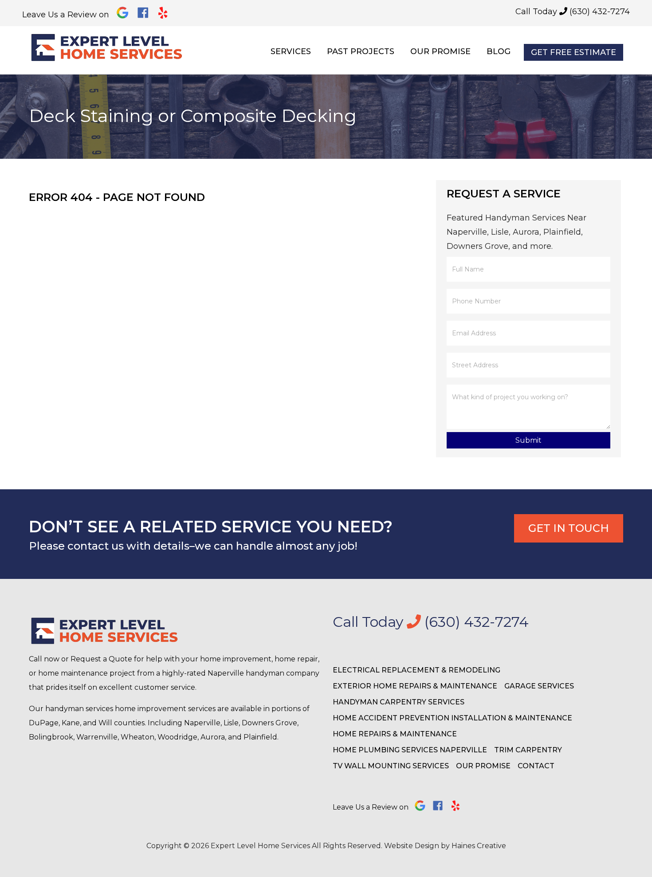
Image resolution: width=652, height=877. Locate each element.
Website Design (411, 846)
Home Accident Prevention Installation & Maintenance (452, 718)
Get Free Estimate (573, 52)
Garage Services (539, 686)
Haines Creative (479, 846)
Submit (528, 440)
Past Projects (360, 51)
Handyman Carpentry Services (398, 702)
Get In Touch (568, 528)
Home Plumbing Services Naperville (410, 750)
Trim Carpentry (528, 750)
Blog (499, 51)
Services (291, 51)
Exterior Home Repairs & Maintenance (415, 686)
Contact (536, 766)
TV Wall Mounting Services (391, 766)
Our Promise (440, 51)
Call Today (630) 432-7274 (572, 11)
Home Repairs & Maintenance (395, 734)
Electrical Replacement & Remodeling (416, 670)
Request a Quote (101, 659)
